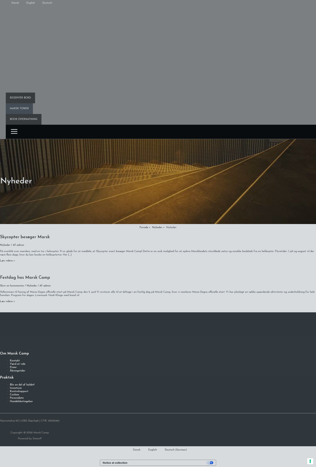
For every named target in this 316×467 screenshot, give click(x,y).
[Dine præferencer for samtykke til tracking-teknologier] (310, 461)
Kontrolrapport (19, 391)
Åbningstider (17, 370)
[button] (20, 98)
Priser (13, 367)
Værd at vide (17, 364)
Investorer (16, 388)
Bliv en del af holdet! (22, 384)
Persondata (17, 398)
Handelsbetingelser (21, 401)
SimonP (37, 438)
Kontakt (15, 360)
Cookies (14, 394)
